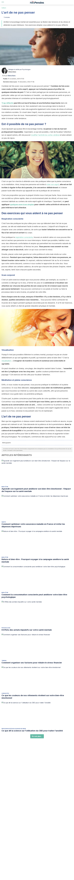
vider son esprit (53, 184)
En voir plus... (37, 736)
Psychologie (6, 628)
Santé (4, 522)
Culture (4, 8)
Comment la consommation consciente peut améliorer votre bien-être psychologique (34, 595)
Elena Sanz (12, 72)
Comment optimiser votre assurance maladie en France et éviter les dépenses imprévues (33, 525)
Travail (4, 660)
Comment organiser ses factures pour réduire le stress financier (32, 662)
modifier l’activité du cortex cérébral (45, 135)
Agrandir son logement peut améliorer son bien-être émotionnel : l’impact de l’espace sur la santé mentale (36, 490)
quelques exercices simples (22, 204)
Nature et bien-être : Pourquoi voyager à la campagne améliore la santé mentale (35, 560)
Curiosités (5, 693)
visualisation (6, 361)
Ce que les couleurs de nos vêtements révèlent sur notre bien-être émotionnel (33, 696)
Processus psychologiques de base (14, 728)
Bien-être (5, 486)
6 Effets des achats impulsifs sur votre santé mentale (27, 630)
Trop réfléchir (7, 103)
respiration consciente (24, 237)
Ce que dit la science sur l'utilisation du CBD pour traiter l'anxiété (32, 731)
